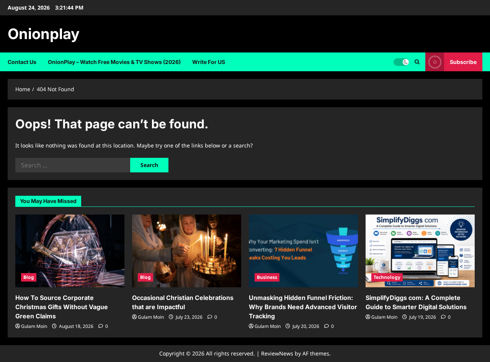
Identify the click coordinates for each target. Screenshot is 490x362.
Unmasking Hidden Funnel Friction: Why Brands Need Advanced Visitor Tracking (303, 307)
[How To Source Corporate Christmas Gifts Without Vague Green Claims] (69, 251)
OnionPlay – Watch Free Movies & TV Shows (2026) (114, 62)
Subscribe (463, 62)
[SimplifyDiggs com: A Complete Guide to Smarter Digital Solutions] (420, 251)
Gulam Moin (34, 326)
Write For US (208, 62)
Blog (28, 277)
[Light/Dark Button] (401, 62)
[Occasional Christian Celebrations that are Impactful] (186, 251)
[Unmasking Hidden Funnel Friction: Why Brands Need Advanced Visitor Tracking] (303, 251)
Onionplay (44, 34)
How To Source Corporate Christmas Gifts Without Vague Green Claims (61, 307)
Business (267, 277)
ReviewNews (277, 353)
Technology (387, 277)
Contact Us (22, 62)
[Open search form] (417, 61)
